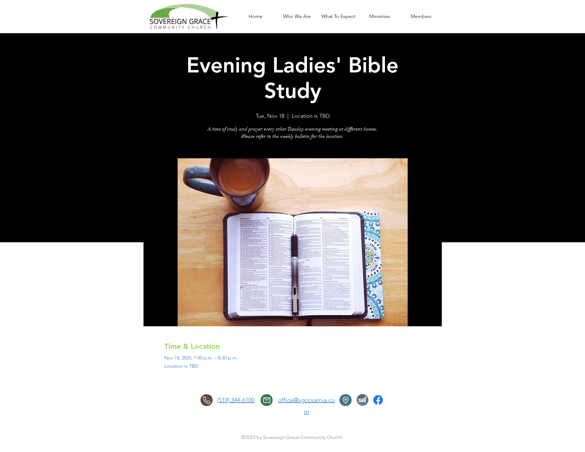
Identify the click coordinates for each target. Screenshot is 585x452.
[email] (267, 400)
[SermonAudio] (362, 400)
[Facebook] (378, 400)
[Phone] (206, 400)
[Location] (345, 400)
